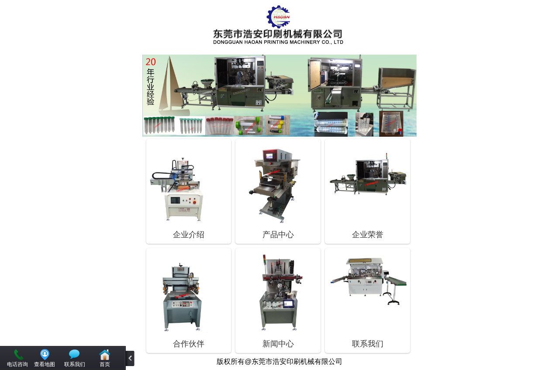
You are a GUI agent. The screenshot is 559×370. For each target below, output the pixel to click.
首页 (105, 364)
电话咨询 (17, 364)
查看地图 (44, 364)
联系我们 (74, 364)
